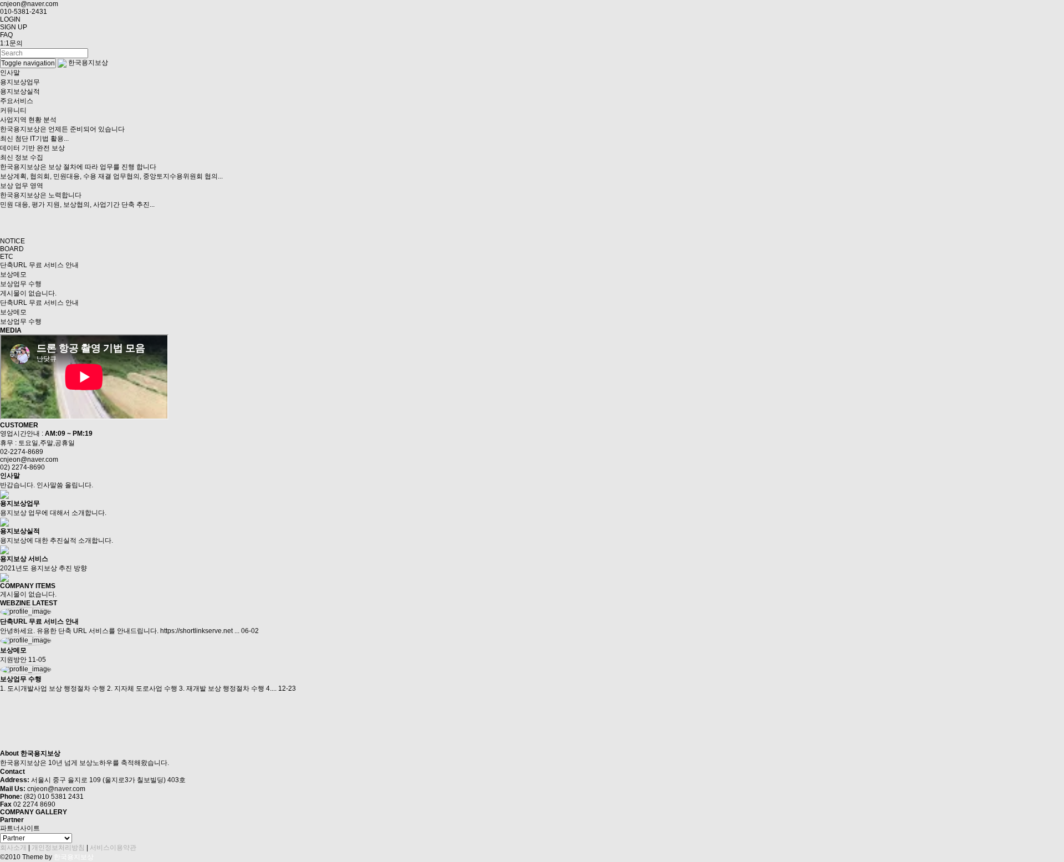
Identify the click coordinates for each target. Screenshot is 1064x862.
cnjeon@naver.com (29, 4)
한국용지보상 (88, 63)
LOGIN (10, 19)
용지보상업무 (20, 82)
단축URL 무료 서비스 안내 (39, 265)
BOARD (12, 249)
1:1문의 (11, 43)
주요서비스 (16, 101)
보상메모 (13, 274)
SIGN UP (13, 27)
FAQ (6, 35)
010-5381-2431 (23, 12)
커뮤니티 (13, 110)
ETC (6, 257)
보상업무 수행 (21, 284)
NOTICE (12, 241)
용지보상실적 (20, 91)
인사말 (10, 72)
